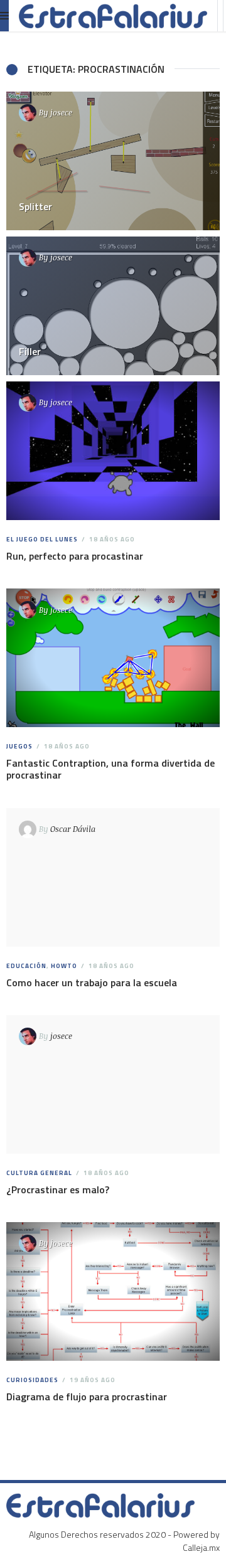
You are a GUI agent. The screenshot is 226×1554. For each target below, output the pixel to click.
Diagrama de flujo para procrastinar (86, 1396)
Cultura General (39, 1173)
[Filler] (113, 306)
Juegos (19, 746)
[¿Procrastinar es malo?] (113, 1084)
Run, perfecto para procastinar (74, 555)
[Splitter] (113, 161)
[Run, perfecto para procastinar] (113, 451)
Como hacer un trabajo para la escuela (91, 982)
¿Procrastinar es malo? (57, 1189)
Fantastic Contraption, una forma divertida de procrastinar (110, 768)
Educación (26, 966)
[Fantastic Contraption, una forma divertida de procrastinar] (113, 658)
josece (61, 112)
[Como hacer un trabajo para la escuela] (113, 877)
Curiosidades (32, 1380)
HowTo (64, 966)
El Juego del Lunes (42, 539)
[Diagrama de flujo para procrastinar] (113, 1291)
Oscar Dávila (72, 828)
